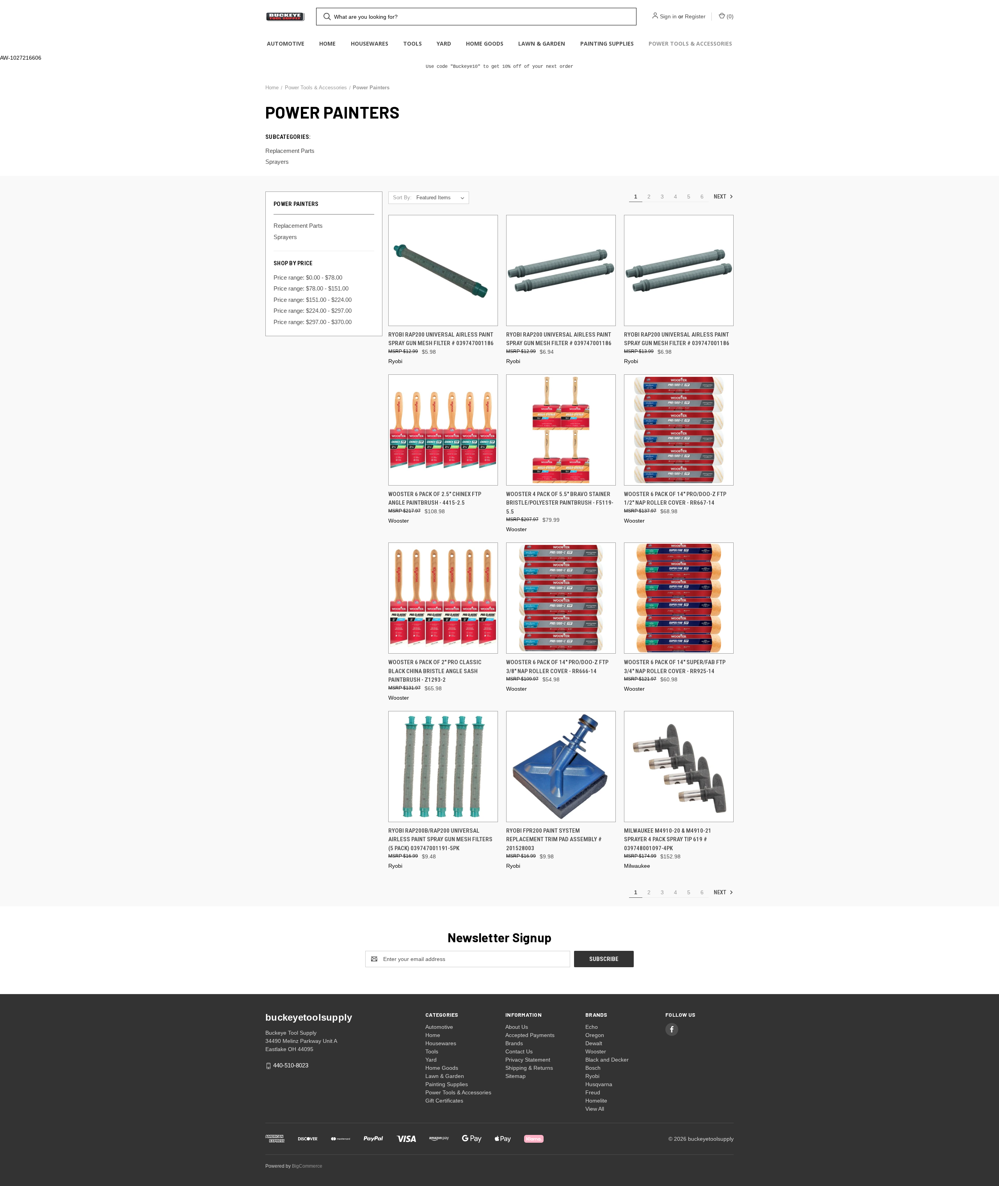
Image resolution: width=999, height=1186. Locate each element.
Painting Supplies (607, 43)
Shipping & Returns (529, 1068)
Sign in (668, 16)
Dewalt (593, 1043)
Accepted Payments (530, 1035)
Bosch (593, 1068)
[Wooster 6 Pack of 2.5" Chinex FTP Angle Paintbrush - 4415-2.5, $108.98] (443, 430)
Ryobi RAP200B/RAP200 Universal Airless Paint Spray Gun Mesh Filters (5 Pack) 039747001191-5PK (440, 839)
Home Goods (484, 43)
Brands (514, 1043)
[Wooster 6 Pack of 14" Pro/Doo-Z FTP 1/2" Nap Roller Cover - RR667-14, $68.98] (679, 430)
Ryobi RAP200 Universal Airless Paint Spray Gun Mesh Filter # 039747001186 (441, 339)
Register (695, 16)
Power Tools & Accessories (690, 43)
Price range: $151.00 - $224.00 (313, 299)
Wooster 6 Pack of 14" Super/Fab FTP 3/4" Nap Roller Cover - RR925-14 (674, 667)
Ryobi (592, 1076)
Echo (591, 1027)
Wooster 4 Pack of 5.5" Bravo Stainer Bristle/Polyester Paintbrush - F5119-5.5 (559, 503)
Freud (592, 1092)
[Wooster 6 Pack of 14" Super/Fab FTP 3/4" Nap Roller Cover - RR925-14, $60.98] (679, 598)
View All (594, 1109)
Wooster (595, 1051)
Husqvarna (598, 1084)
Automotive (285, 43)
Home (327, 43)
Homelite (596, 1100)
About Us (516, 1027)
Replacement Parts (298, 225)
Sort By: (402, 197)
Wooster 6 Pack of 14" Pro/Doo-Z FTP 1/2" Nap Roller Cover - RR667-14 (675, 499)
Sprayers (285, 237)
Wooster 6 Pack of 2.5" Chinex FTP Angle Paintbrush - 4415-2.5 (434, 499)
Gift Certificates (444, 1100)
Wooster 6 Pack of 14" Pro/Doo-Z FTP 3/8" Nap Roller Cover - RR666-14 (557, 667)
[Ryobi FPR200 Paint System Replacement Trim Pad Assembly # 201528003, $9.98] (561, 767)
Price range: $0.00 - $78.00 (308, 277)
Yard (444, 43)
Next (720, 196)
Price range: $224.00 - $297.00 (313, 310)
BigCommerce (307, 1166)
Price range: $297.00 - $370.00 (313, 322)
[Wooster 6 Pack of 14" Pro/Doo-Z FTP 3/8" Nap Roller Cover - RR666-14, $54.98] (561, 598)
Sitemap (515, 1076)
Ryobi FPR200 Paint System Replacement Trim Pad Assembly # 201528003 (554, 839)
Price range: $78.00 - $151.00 (311, 288)
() (729, 16)
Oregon (594, 1035)
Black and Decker (607, 1060)
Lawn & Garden (541, 43)
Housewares (369, 43)
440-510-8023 (290, 1065)
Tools (412, 43)
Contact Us (519, 1051)
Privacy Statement (527, 1060)
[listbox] (442, 198)
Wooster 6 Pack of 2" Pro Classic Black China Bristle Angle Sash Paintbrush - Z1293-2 (435, 671)
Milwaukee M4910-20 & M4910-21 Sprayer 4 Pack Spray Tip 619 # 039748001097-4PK (667, 839)
